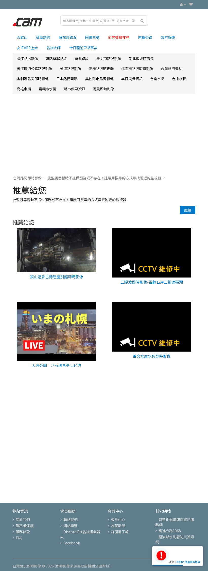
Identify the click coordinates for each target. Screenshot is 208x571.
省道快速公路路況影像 (34, 68)
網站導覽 (70, 525)
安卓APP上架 (27, 47)
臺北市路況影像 (108, 58)
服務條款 (23, 531)
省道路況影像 (70, 68)
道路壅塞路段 (56, 58)
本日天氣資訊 (132, 78)
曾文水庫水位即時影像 (152, 356)
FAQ (19, 537)
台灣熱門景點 (171, 68)
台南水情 (157, 78)
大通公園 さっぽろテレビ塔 (56, 365)
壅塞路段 (43, 37)
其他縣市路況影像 (99, 78)
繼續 (187, 210)
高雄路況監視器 (101, 68)
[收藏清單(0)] (191, 4)
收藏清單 (118, 525)
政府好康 (168, 37)
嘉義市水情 (47, 88)
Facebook (71, 542)
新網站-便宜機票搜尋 (188, 562)
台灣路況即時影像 (27, 177)
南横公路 (145, 37)
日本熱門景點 (67, 78)
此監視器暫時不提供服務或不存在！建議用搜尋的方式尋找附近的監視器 (104, 177)
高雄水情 (24, 88)
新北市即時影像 (141, 58)
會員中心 (118, 519)
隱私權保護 (24, 525)
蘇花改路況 (68, 37)
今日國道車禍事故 (83, 47)
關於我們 (23, 519)
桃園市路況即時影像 (137, 68)
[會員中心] (183, 4)
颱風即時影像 (103, 88)
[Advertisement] (104, 134)
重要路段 (82, 58)
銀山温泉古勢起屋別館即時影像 (56, 276)
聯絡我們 (70, 519)
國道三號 (92, 37)
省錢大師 (53, 47)
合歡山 (22, 37)
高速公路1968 (170, 530)
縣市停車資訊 (74, 88)
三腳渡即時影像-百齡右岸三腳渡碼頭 (151, 282)
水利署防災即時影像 (33, 78)
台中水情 (179, 78)
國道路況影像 (27, 58)
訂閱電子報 (120, 531)
